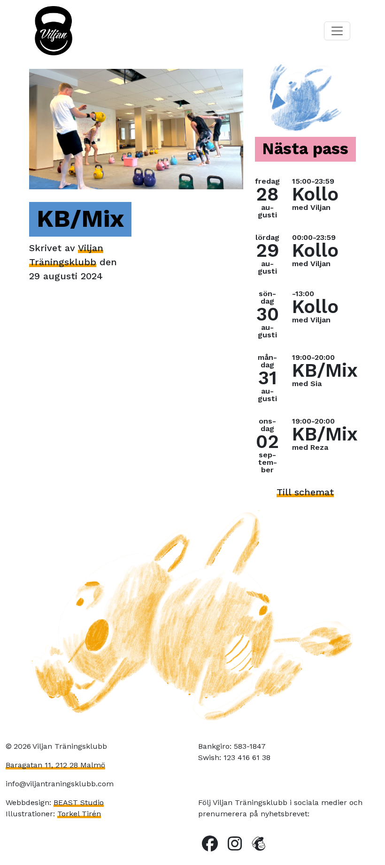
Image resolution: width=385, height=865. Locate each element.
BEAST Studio (79, 802)
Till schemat (305, 492)
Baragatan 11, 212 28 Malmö (55, 765)
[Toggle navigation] (337, 31)
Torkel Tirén (79, 813)
